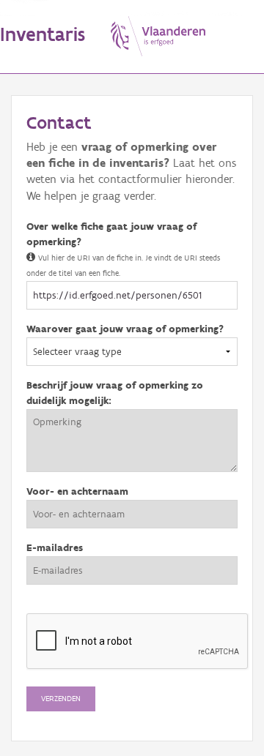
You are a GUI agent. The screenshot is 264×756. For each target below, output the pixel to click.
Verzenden (61, 698)
